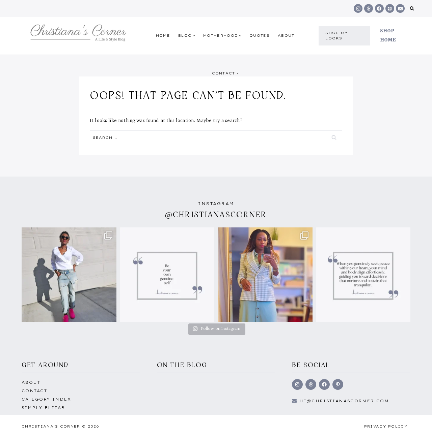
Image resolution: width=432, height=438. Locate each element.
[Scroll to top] (416, 425)
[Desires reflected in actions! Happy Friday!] (363, 274)
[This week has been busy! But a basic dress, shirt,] (265, 274)
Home (163, 35)
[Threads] (368, 8)
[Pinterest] (389, 8)
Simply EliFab (43, 407)
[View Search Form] (412, 8)
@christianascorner (216, 214)
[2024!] (69, 274)
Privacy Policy (386, 426)
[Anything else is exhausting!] (167, 274)
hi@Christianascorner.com (344, 401)
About (286, 35)
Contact (34, 390)
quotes (259, 35)
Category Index (46, 399)
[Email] (400, 8)
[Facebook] (379, 8)
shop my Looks (336, 35)
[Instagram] (358, 8)
